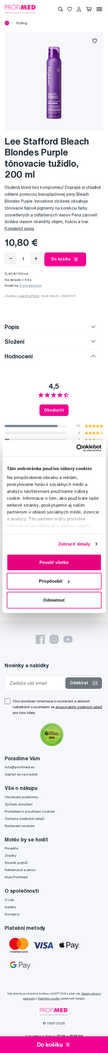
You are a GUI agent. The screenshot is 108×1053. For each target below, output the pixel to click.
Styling (21, 23)
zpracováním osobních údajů (78, 707)
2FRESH (76, 1036)
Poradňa (11, 848)
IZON (61, 1036)
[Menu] (99, 9)
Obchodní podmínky (21, 797)
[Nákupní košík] (89, 9)
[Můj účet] (78, 9)
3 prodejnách (30, 285)
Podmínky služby (49, 998)
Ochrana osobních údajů (24, 818)
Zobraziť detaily (74, 543)
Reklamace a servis (20, 870)
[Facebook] (40, 639)
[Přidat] (36, 258)
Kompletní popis (19, 229)
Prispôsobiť (51, 581)
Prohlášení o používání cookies (30, 811)
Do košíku (61, 259)
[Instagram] (54, 639)
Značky (10, 855)
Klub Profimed (16, 877)
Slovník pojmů (16, 862)
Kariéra (10, 907)
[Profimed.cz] (21, 9)
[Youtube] (68, 639)
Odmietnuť (54, 599)
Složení (14, 342)
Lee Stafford (28, 296)
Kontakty (12, 914)
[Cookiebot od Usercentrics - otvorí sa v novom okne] (76, 448)
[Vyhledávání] (60, 9)
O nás (9, 900)
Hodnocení (19, 356)
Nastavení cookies (20, 826)
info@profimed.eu (20, 767)
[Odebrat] (10, 258)
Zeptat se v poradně (21, 774)
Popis (12, 327)
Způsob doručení (19, 804)
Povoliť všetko (54, 562)
